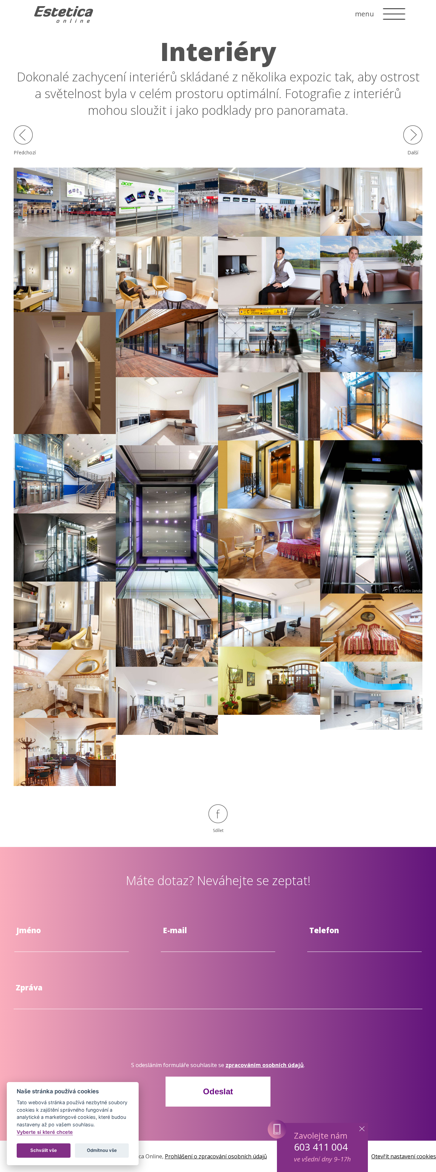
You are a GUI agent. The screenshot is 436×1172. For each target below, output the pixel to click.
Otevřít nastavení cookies (403, 1156)
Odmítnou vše (102, 1150)
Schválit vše (43, 1150)
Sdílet (218, 830)
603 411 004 (321, 1146)
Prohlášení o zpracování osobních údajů (216, 1156)
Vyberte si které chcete (45, 1132)
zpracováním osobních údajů (264, 1065)
